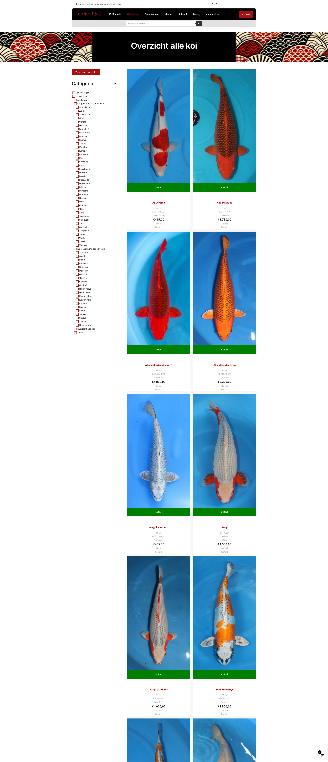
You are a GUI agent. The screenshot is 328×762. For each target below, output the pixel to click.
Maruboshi (84, 169)
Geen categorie (83, 92)
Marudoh (83, 172)
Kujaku (82, 307)
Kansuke (83, 154)
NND (81, 201)
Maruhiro (83, 176)
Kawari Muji (85, 299)
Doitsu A (83, 267)
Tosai (80, 332)
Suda (81, 223)
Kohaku (83, 303)
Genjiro (82, 121)
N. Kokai (83, 194)
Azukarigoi (82, 100)
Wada (82, 238)
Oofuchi (83, 205)
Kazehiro (83, 161)
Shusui (82, 318)
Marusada (84, 180)
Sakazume (84, 216)
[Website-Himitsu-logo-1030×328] (89, 11)
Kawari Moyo (86, 296)
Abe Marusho (86, 107)
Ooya (82, 209)
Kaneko (83, 147)
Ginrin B (83, 278)
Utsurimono (85, 325)
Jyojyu (82, 143)
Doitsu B (83, 270)
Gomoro (83, 281)
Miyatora (83, 190)
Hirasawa (84, 125)
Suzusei (83, 227)
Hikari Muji (84, 292)
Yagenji (83, 241)
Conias (82, 118)
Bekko (82, 259)
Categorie (82, 83)
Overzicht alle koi (86, 328)
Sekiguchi (84, 220)
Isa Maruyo (84, 132)
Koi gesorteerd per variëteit (91, 249)
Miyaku (82, 187)
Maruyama (84, 183)
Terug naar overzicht (85, 72)
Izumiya (83, 136)
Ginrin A (83, 274)
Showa (82, 314)
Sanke (82, 310)
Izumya (82, 140)
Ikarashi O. (84, 129)
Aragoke (83, 252)
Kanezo (83, 151)
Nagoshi (83, 198)
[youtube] (217, 4)
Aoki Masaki (85, 114)
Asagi (82, 256)
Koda (81, 165)
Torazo (82, 234)
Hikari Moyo (85, 288)
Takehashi (84, 230)
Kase (81, 158)
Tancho (82, 321)
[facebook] (213, 4)
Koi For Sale (81, 96)
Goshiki (83, 285)
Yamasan (83, 245)
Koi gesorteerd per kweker (90, 103)
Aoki (81, 111)
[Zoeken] (199, 23)
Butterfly (83, 263)
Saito (81, 212)
